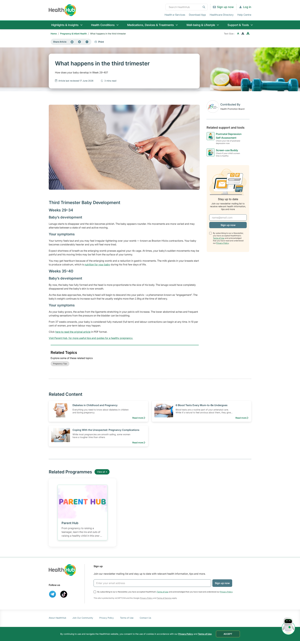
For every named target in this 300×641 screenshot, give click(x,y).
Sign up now (225, 7)
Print (101, 41)
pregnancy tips (60, 363)
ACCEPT (228, 634)
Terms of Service (164, 598)
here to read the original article (72, 331)
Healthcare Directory (222, 14)
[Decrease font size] (238, 33)
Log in (247, 7)
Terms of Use (218, 238)
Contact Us (145, 617)
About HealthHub (57, 617)
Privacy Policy (222, 243)
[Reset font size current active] (243, 34)
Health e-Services (175, 14)
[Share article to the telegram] (79, 42)
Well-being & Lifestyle (200, 25)
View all (101, 471)
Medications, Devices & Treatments (150, 25)
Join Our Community (82, 617)
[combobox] (186, 7)
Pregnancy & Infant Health (73, 33)
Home (54, 33)
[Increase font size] (248, 33)
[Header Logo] (62, 10)
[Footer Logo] (62, 570)
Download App (197, 14)
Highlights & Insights (65, 25)
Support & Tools (238, 25)
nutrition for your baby (97, 264)
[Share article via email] (72, 42)
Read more (137, 417)
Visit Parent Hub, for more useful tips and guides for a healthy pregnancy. (91, 338)
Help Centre (244, 14)
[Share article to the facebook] (87, 42)
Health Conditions (103, 25)
